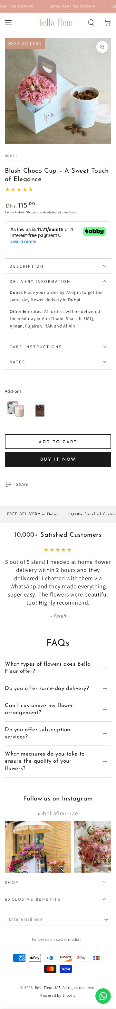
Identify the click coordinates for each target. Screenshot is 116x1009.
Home (10, 156)
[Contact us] (103, 996)
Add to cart (58, 442)
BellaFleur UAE (48, 987)
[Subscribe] (107, 919)
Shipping (33, 212)
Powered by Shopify (58, 995)
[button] (90, 22)
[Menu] (8, 22)
